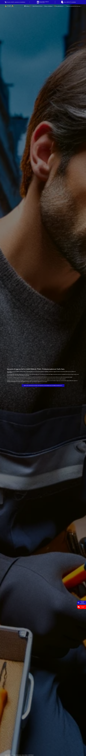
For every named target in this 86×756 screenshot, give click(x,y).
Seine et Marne (24, 755)
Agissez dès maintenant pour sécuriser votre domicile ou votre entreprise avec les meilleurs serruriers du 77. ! (43, 385)
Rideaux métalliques (48, 6)
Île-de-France (18, 755)
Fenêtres (27, 6)
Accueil (6, 755)
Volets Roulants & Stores (37, 6)
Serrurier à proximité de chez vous (73, 6)
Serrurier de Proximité (12, 755)
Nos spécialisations (59, 6)
